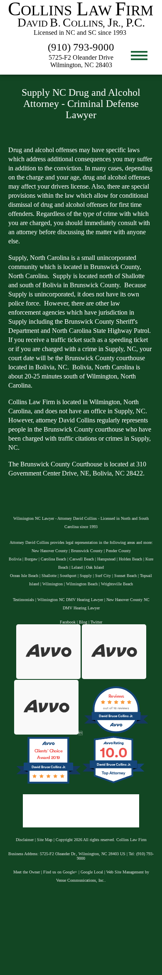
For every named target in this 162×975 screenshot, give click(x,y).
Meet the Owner (26, 872)
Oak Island (95, 567)
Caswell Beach (81, 559)
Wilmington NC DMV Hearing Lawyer (70, 599)
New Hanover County (50, 550)
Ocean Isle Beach (24, 575)
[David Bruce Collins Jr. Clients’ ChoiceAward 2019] (48, 783)
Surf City (103, 575)
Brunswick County (87, 550)
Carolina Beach (53, 559)
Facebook (68, 622)
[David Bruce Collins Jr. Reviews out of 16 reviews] (116, 733)
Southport (68, 575)
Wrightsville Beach (117, 584)
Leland (77, 567)
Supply (86, 575)
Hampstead (106, 559)
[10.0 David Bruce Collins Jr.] (114, 783)
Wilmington (52, 584)
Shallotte (49, 575)
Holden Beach (130, 559)
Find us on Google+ (60, 872)
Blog (83, 622)
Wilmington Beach (82, 584)
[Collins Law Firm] (81, 36)
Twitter (96, 622)
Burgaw (31, 559)
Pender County (118, 550)
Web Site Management (125, 872)
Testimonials (23, 599)
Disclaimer (25, 839)
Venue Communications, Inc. (80, 880)
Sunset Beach (125, 575)
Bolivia (15, 559)
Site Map (44, 839)
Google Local (92, 872)
